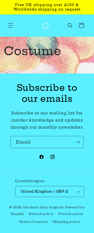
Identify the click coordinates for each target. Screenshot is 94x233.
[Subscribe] (77, 142)
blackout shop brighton (43, 207)
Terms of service (33, 222)
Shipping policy (66, 222)
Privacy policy (70, 214)
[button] (10, 25)
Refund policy (41, 214)
